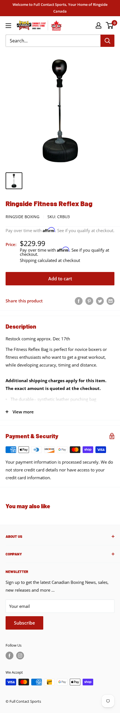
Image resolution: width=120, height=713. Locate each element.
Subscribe (24, 623)
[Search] (107, 41)
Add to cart (60, 279)
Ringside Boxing (22, 216)
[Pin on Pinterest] (89, 301)
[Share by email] (110, 301)
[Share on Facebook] (79, 301)
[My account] (98, 25)
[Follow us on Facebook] (9, 655)
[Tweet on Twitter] (100, 301)
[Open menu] (8, 25)
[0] (109, 25)
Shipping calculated (38, 260)
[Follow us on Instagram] (20, 655)
